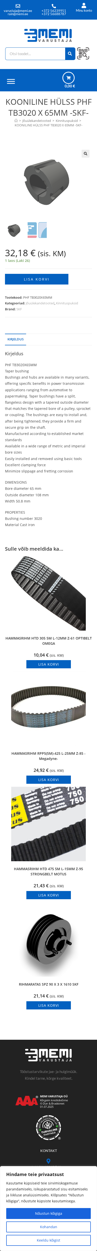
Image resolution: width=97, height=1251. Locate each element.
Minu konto (84, 10)
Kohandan (48, 1226)
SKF (19, 309)
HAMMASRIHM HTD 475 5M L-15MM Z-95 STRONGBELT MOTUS (48, 871)
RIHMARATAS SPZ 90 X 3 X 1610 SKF (48, 984)
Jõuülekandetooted (40, 303)
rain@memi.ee (18, 14)
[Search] (70, 54)
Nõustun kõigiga (48, 1213)
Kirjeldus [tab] (15, 339)
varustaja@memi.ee (18, 11)
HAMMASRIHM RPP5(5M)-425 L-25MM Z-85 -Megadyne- (48, 756)
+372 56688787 (54, 14)
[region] (48, 1208)
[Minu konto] (84, 5)
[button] (86, 154)
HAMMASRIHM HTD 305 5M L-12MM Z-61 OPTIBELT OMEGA (48, 641)
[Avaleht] (16, 120)
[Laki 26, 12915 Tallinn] (48, 1161)
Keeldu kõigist (48, 1240)
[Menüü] (11, 81)
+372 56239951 (54, 11)
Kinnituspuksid (67, 303)
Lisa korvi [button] (48, 664)
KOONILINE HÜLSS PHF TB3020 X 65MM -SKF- (48, 125)
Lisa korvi (36, 279)
